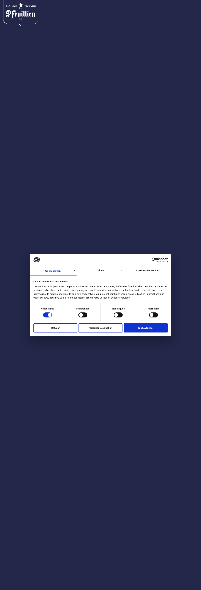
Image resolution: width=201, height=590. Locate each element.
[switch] (82, 314)
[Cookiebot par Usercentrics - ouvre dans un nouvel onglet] (154, 260)
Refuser (55, 328)
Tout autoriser (145, 328)
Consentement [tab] (53, 271)
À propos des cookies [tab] (148, 270)
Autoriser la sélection (100, 328)
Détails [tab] (100, 270)
